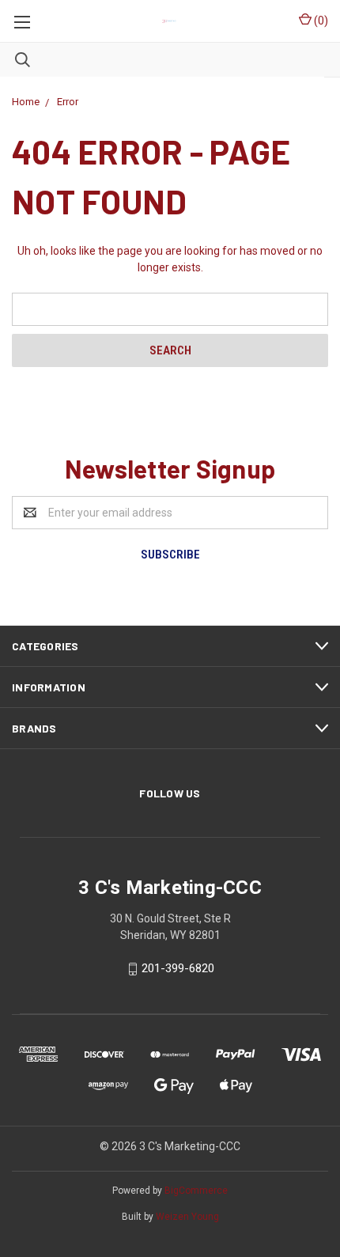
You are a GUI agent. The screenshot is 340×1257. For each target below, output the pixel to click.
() (320, 20)
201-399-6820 (178, 968)
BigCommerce (196, 1190)
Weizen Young (187, 1216)
